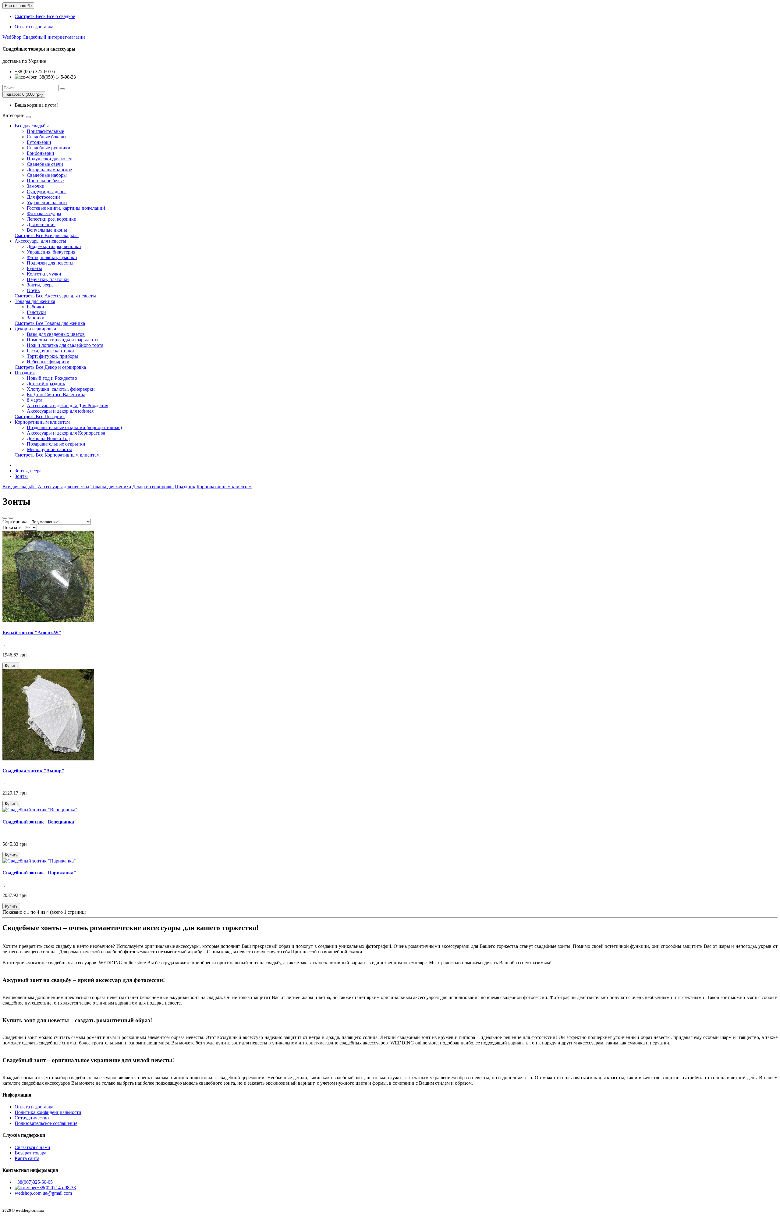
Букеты (34, 268)
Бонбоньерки (40, 153)
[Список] (4, 518)
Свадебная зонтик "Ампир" (33, 770)
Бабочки (35, 306)
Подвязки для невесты (50, 262)
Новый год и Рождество (52, 378)
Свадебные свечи (45, 164)
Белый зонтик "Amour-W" (31, 632)
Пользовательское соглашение (46, 1123)
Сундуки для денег (46, 191)
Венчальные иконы (47, 230)
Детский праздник (46, 383)
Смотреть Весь (45, 16)
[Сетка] (11, 518)
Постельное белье (45, 180)
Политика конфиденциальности (48, 1112)
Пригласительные (45, 131)
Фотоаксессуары (44, 213)
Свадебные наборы (47, 175)
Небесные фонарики (48, 361)
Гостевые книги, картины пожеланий (66, 208)
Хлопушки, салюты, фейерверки (61, 389)
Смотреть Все (47, 235)
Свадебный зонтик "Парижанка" (39, 872)
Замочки (35, 186)
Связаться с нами (32, 1147)
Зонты (21, 476)
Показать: (12, 527)
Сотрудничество (32, 1117)
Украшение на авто (47, 202)
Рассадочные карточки (50, 350)
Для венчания (41, 224)
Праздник (25, 372)
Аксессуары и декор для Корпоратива (66, 433)
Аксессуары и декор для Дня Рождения (67, 405)
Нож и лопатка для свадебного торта (65, 345)
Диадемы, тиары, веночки (54, 246)
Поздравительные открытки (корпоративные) (74, 427)
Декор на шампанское (49, 169)
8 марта (34, 400)
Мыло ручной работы (49, 449)
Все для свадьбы (32, 125)
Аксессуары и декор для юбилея (60, 411)
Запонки (35, 317)
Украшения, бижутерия (51, 251)
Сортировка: (15, 521)
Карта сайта (27, 1158)
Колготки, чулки (44, 273)
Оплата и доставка (34, 26)
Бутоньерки (39, 142)
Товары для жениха (35, 301)
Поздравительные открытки (56, 443)
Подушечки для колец (50, 158)
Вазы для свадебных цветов (56, 334)
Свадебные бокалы (46, 136)
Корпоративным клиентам (42, 422)
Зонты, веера (40, 284)
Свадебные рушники (48, 147)
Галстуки (36, 312)
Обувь (33, 290)
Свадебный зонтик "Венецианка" (39, 821)
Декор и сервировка (35, 328)
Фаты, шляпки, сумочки (52, 257)
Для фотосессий (43, 197)
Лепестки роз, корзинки (51, 219)
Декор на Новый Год (48, 438)
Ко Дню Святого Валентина (56, 394)
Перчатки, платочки (48, 279)
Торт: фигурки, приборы (52, 356)
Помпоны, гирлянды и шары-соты (62, 339)
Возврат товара (30, 1152)
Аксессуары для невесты (40, 241)
